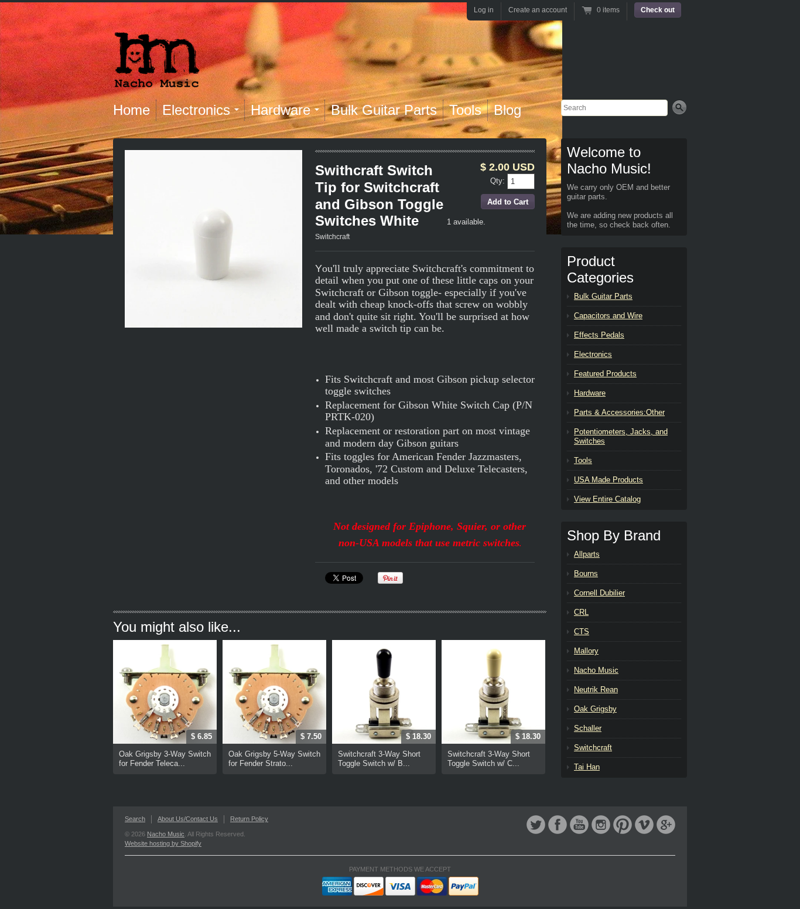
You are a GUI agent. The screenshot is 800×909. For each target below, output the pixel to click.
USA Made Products (608, 479)
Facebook (557, 824)
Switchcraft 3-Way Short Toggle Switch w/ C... (488, 759)
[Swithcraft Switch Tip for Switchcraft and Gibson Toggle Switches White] (213, 239)
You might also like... (177, 627)
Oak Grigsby (595, 708)
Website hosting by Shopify (163, 843)
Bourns (586, 573)
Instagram (601, 824)
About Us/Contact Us (188, 818)
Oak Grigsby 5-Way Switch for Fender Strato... (274, 759)
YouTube (579, 824)
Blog (507, 110)
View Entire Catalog (607, 499)
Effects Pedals (599, 335)
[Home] (156, 80)
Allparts (587, 554)
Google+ (666, 824)
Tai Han (587, 766)
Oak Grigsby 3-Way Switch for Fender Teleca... (165, 759)
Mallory (586, 650)
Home (131, 110)
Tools (465, 110)
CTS (581, 631)
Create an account (537, 10)
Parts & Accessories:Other (619, 412)
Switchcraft (332, 237)
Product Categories (600, 269)
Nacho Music (596, 670)
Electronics (593, 354)
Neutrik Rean (596, 689)
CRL (581, 612)
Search (135, 818)
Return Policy (249, 818)
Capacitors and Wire (608, 315)
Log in (484, 10)
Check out (658, 10)
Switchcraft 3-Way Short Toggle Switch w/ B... (379, 759)
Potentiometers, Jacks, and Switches (621, 436)
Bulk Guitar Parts (384, 110)
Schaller (587, 728)
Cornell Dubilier (599, 592)
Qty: (498, 180)
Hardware (590, 393)
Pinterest (622, 824)
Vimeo (644, 824)
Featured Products (605, 373)
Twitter (536, 824)
